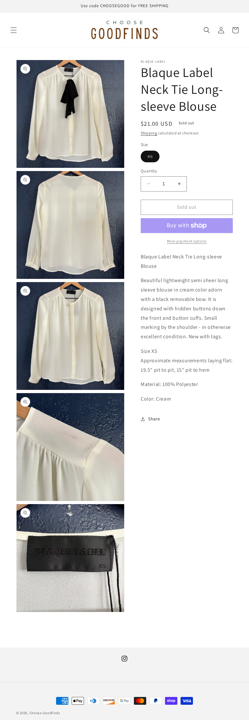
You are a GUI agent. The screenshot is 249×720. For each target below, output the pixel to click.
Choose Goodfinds (45, 713)
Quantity (149, 171)
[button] (13, 30)
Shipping (149, 132)
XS (154, 157)
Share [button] (154, 419)
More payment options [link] (187, 241)
